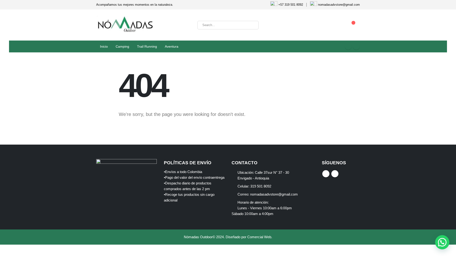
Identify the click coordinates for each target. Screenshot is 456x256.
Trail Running (147, 46)
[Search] (251, 25)
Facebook (325, 173)
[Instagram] (356, 46)
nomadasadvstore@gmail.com (274, 194)
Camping (122, 46)
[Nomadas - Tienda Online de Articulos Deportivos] (126, 25)
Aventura (171, 46)
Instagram (334, 173)
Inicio (104, 46)
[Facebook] (348, 46)
